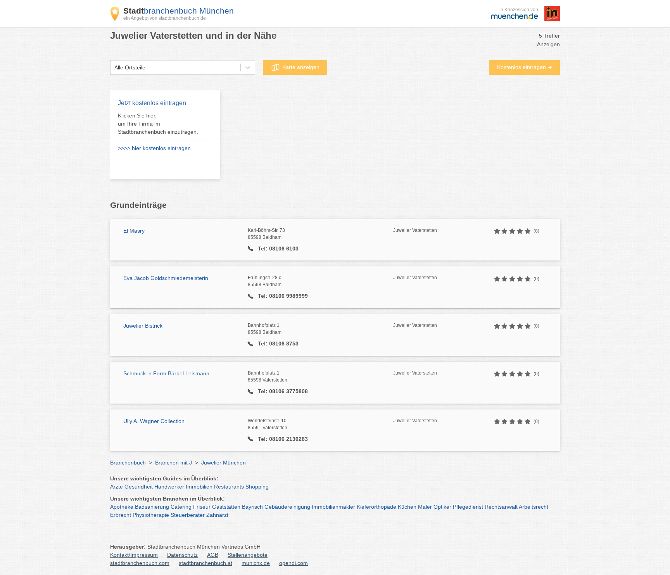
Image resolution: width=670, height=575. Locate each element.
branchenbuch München (178, 10)
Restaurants (229, 486)
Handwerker (169, 486)
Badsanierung (152, 507)
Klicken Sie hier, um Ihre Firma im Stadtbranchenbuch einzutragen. (158, 123)
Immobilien (199, 486)
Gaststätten (226, 507)
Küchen (407, 507)
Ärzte (116, 486)
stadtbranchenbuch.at (205, 563)
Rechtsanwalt (501, 507)
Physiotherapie (151, 515)
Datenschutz (182, 555)
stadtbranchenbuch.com (139, 563)
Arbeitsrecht (533, 507)
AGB (212, 555)
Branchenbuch (128, 462)
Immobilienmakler (333, 507)
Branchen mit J (173, 462)
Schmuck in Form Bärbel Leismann (166, 373)
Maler (425, 507)
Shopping (257, 486)
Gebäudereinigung (287, 507)
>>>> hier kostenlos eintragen (154, 148)
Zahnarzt (217, 515)
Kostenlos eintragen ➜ (524, 67)
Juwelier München (223, 462)
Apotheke (121, 507)
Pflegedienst (468, 507)
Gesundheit (138, 486)
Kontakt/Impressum (134, 555)
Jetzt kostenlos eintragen (152, 103)
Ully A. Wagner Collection (154, 421)
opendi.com (293, 563)
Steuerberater (188, 515)
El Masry (134, 231)
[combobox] (114, 68)
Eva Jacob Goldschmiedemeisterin (165, 278)
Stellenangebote (248, 555)
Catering (181, 507)
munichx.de (256, 563)
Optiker (442, 507)
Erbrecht (120, 515)
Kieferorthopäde (376, 507)
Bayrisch (252, 507)
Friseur (202, 507)
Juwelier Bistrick (142, 326)
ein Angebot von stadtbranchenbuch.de (164, 18)
